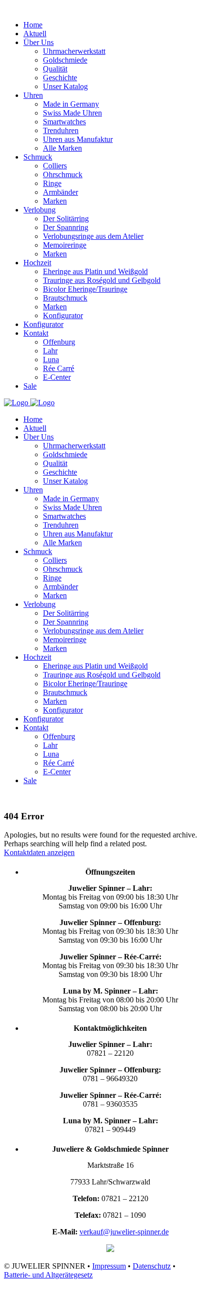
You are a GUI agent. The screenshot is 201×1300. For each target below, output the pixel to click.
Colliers (55, 560)
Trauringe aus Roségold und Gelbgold (102, 675)
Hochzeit (37, 657)
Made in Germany (71, 498)
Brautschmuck (65, 692)
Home (32, 419)
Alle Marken (62, 542)
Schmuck (37, 551)
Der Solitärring (66, 613)
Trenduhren (61, 525)
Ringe (52, 578)
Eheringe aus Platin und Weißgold (95, 666)
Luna (51, 754)
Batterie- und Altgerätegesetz (48, 1275)
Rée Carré (58, 763)
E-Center (57, 771)
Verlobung (39, 604)
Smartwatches (64, 516)
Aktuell (34, 428)
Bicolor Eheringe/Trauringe (85, 683)
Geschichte (60, 472)
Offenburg (59, 736)
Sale (30, 780)
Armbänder (60, 586)
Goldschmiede (65, 454)
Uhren (33, 490)
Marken (55, 595)
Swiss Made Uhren (72, 507)
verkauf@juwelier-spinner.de (124, 1232)
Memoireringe (64, 639)
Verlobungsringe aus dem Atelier (93, 631)
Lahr (50, 745)
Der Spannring (65, 622)
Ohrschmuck (62, 569)
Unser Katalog (65, 481)
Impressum (109, 1266)
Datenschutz (152, 1266)
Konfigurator (63, 710)
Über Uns (38, 437)
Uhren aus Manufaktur (78, 534)
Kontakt (35, 727)
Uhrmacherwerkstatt (74, 445)
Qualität (55, 463)
